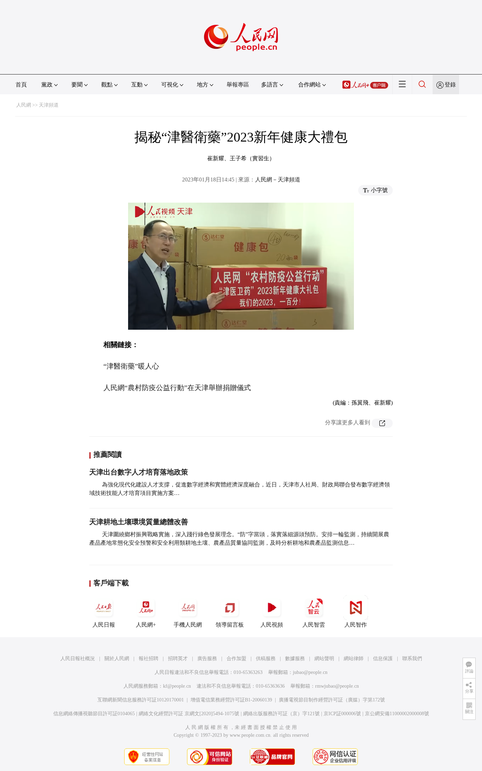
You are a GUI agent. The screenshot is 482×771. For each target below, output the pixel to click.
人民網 (23, 105)
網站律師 (353, 658)
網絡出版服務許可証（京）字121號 (281, 713)
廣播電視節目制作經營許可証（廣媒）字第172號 (332, 700)
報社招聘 (148, 658)
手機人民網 (188, 625)
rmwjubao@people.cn (337, 686)
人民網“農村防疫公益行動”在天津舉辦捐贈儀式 (177, 388)
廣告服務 (207, 658)
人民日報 (103, 625)
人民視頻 (271, 625)
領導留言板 (230, 625)
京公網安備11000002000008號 (397, 713)
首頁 (21, 85)
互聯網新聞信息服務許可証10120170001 (140, 700)
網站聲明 (324, 658)
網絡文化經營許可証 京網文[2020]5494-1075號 (189, 713)
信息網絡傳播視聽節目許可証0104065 (94, 713)
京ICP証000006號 (342, 713)
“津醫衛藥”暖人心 (131, 366)
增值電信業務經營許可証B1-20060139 (231, 700)
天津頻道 (49, 105)
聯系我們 (412, 658)
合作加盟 (236, 658)
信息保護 (383, 658)
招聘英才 (178, 658)
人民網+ (146, 625)
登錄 (450, 85)
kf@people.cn (177, 686)
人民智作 (355, 625)
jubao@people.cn (310, 672)
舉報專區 (238, 85)
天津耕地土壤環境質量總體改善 (138, 522)
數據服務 (295, 658)
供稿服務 (266, 658)
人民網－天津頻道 (277, 180)
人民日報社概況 (77, 658)
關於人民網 (116, 658)
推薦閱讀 (108, 454)
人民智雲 (313, 625)
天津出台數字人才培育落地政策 (138, 472)
